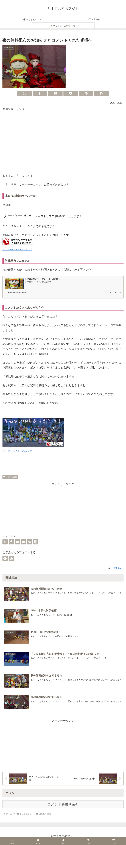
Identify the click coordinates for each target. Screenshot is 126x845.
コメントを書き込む (63, 804)
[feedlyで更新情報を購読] (5, 558)
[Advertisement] (63, 143)
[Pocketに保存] (70, 93)
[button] (101, 93)
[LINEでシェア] (86, 93)
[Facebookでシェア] (40, 93)
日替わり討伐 (11, 477)
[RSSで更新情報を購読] (11, 558)
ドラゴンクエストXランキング (17, 249)
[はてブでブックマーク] (55, 93)
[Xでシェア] (24, 93)
